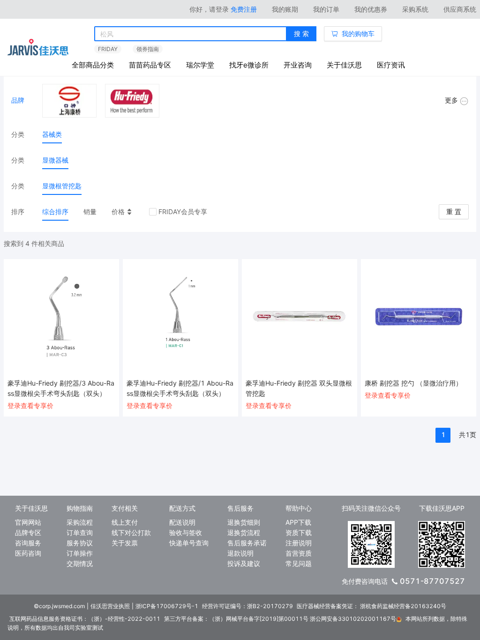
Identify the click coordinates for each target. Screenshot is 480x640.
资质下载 (298, 532)
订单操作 (80, 553)
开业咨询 (298, 64)
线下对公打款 (131, 532)
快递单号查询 (189, 543)
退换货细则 (243, 522)
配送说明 (182, 522)
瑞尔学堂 (200, 64)
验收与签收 (185, 532)
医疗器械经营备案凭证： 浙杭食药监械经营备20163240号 (371, 606)
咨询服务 (28, 543)
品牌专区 (28, 532)
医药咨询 (28, 553)
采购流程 (80, 522)
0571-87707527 (432, 581)
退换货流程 (243, 532)
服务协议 (80, 543)
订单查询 (80, 532)
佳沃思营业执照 (110, 606)
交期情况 (80, 563)
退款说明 (240, 553)
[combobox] (190, 34)
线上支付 (125, 522)
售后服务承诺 (247, 543)
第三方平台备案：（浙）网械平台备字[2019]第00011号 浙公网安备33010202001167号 (280, 618)
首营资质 (298, 553)
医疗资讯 (391, 64)
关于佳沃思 (344, 64)
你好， (209, 9)
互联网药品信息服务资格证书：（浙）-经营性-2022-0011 (84, 618)
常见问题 (298, 563)
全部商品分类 (93, 64)
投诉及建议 (243, 563)
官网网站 (28, 522)
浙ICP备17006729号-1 (166, 606)
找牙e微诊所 (249, 64)
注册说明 (298, 543)
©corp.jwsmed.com (59, 606)
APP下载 (298, 522)
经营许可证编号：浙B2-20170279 (247, 606)
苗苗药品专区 (150, 64)
